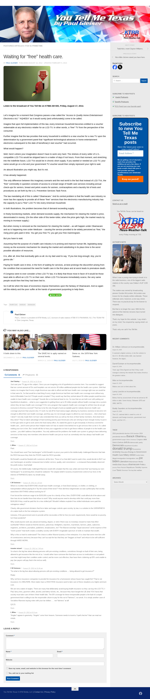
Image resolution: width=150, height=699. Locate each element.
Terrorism (125, 470)
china (128, 439)
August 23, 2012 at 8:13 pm (28, 612)
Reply (12, 441)
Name (8, 651)
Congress (140, 439)
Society (138, 467)
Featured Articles (14, 46)
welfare (139, 470)
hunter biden (140, 455)
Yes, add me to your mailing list (21, 673)
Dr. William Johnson (120, 347)
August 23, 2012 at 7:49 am (33, 548)
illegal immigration (119, 458)
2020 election (134, 433)
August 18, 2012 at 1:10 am (32, 483)
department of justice (131, 446)
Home (4, 3)
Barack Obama (134, 436)
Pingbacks (31, 375)
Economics (137, 449)
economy (116, 452)
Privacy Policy (49, 692)
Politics (143, 464)
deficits (127, 442)
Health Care (13, 304)
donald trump (122, 448)
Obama (125, 464)
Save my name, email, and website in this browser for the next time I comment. (40, 668)
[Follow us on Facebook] (140, 693)
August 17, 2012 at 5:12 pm (28, 445)
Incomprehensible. (138, 347)
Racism (123, 467)
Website (9, 660)
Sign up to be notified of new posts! (36, 3)
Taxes (118, 470)
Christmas (133, 439)
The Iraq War (132, 470)
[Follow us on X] (144, 694)
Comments (13, 375)
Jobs (137, 458)
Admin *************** (120, 490)
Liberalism (124, 461)
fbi (135, 452)
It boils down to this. (12, 353)
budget (124, 439)
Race (119, 467)
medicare (23, 304)
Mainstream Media (136, 462)
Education (124, 452)
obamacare (31, 304)
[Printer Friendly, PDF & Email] (55, 295)
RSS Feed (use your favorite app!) (128, 106)
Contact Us (14, 3)
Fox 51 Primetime (34, 46)
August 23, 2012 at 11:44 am (33, 568)
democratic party (136, 442)
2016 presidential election (121, 433)
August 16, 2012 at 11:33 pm (32, 381)
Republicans (130, 467)
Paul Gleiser (12, 63)
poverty (114, 467)
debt (145, 439)
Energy (131, 452)
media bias (117, 464)
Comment (10, 636)
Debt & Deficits (117, 442)
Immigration (130, 458)
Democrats (118, 445)
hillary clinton (129, 455)
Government (141, 452)
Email (59, 651)
